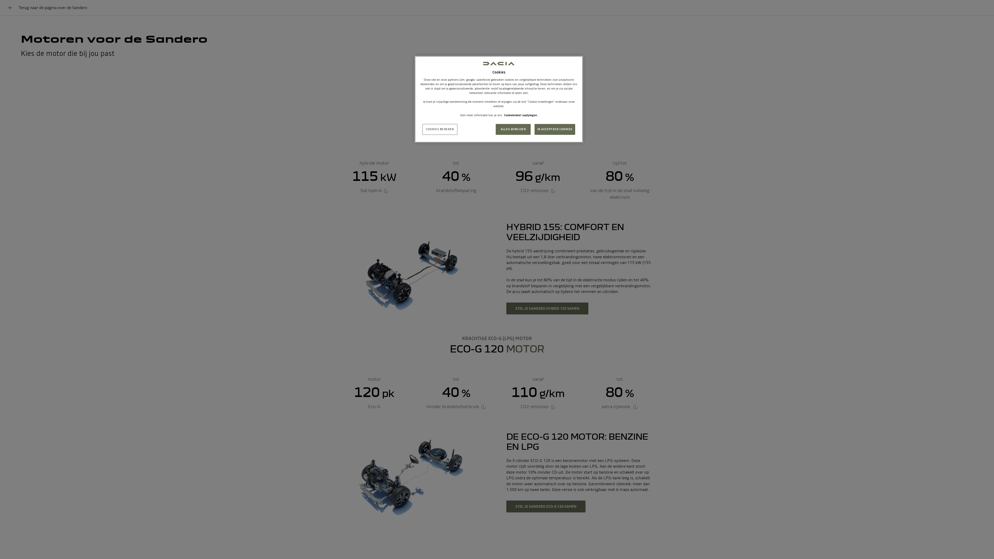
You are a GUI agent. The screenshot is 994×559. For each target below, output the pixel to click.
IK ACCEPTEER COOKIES (554, 129)
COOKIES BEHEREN (440, 129)
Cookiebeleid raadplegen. (521, 115)
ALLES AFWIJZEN (513, 129)
